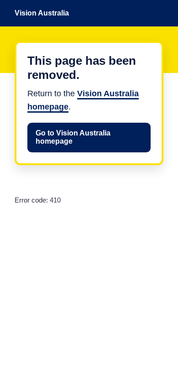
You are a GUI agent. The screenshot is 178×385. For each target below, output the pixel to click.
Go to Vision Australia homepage (73, 137)
